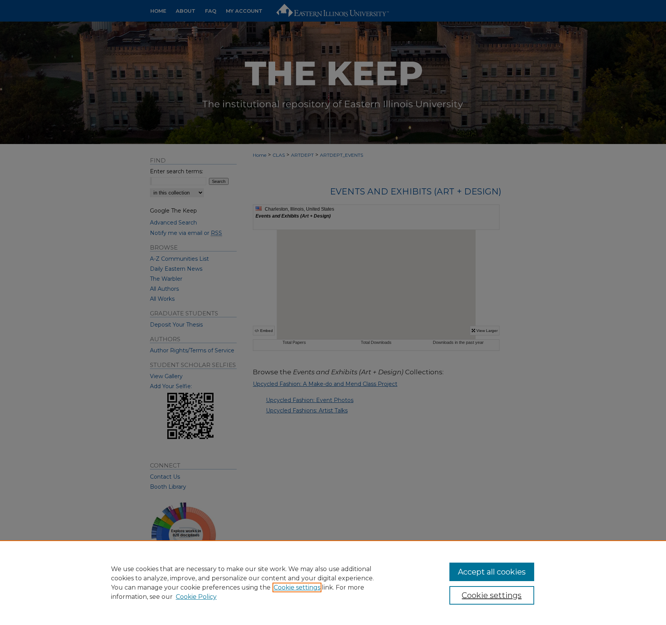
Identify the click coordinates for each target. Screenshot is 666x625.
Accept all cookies (492, 571)
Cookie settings (297, 587)
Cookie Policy (196, 596)
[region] (333, 582)
